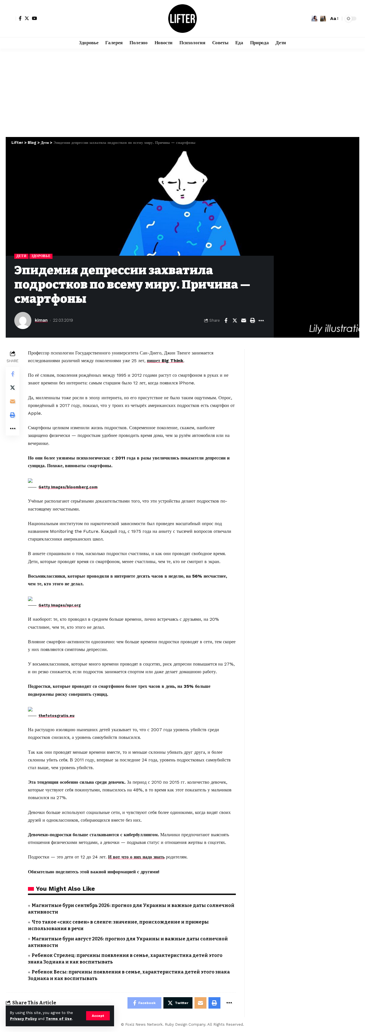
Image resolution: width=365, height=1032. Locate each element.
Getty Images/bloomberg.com (68, 487)
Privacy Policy (23, 1019)
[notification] (314, 18)
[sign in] (11, 18)
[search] (323, 18)
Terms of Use (59, 1019)
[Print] (252, 320)
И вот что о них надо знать (136, 857)
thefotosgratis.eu (56, 715)
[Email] (244, 320)
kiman (41, 320)
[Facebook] (20, 18)
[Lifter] (182, 18)
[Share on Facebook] (226, 320)
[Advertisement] (182, 91)
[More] (261, 320)
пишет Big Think (165, 360)
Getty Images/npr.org (59, 605)
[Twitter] (27, 18)
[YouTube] (34, 18)
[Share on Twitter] (235, 320)
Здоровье (41, 256)
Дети (21, 256)
